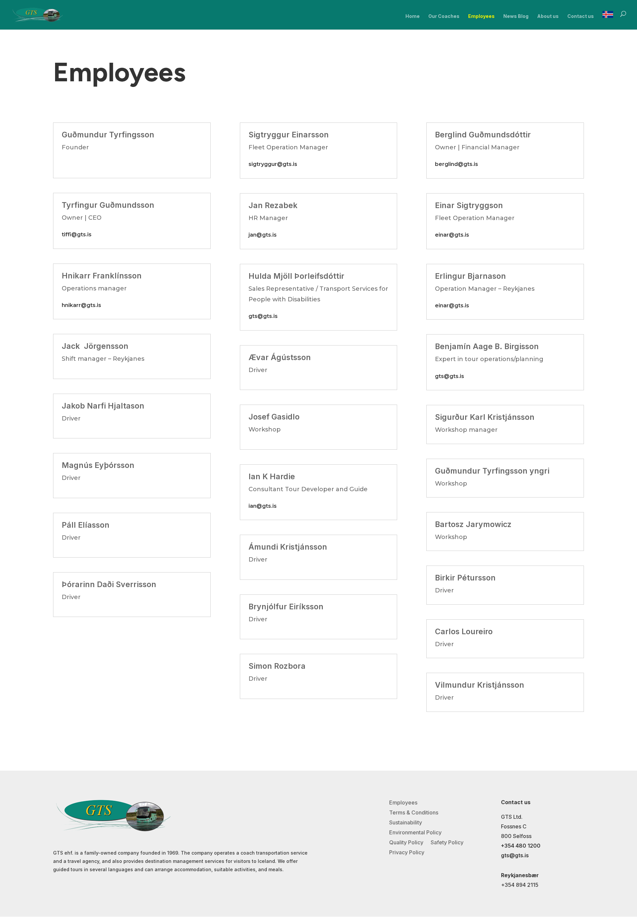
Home (412, 16)
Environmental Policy (415, 833)
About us (548, 16)
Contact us (580, 16)
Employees (481, 16)
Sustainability (405, 823)
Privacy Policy (406, 853)
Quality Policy (406, 843)
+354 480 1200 (520, 845)
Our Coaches (444, 16)
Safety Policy (447, 843)
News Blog (516, 16)
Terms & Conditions (413, 813)
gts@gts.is (515, 855)
